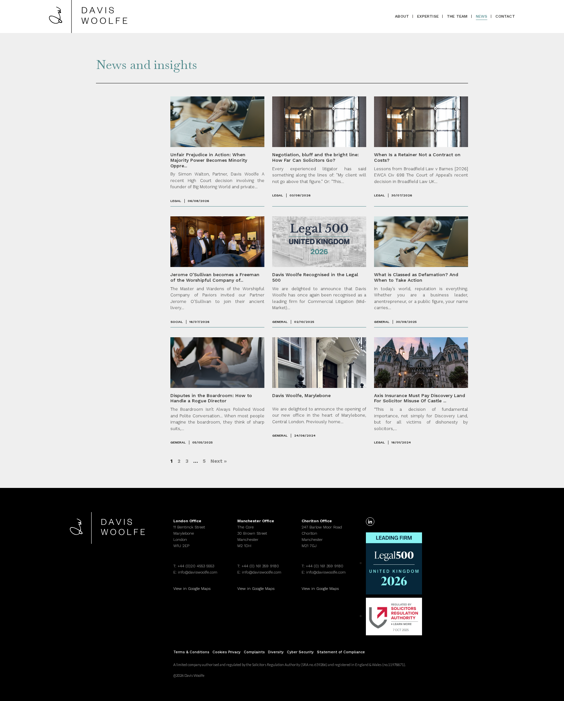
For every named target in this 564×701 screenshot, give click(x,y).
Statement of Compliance (341, 652)
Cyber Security (300, 652)
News (482, 16)
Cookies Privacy (226, 652)
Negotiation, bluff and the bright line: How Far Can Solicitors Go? (315, 157)
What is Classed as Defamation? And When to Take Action (416, 277)
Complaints (254, 652)
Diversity (276, 652)
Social (176, 322)
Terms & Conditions (191, 652)
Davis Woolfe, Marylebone (301, 395)
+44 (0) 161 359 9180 (260, 566)
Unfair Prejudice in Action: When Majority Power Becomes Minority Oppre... (208, 160)
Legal (175, 201)
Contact (505, 16)
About (402, 16)
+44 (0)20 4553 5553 (196, 566)
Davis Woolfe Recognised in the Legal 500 (315, 277)
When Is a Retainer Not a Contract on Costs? (417, 157)
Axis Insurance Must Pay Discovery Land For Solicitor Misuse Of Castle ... (419, 398)
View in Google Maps (192, 588)
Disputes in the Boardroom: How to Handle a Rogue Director (211, 398)
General (280, 322)
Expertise (428, 16)
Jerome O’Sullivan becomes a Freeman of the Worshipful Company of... (214, 277)
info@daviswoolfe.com (197, 572)
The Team (457, 16)
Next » (219, 461)
